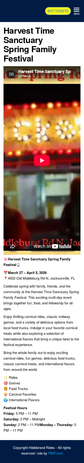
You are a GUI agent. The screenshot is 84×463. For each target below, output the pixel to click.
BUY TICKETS (58, 11)
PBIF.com (55, 453)
